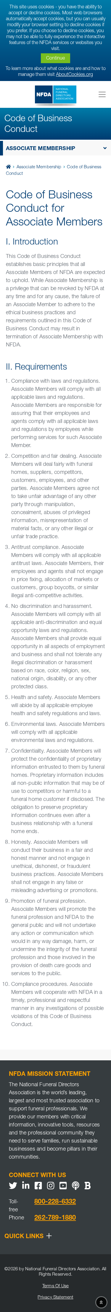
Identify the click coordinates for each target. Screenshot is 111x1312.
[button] (55, 148)
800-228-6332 (55, 1202)
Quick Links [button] (28, 1237)
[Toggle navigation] (102, 94)
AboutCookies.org (74, 75)
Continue (55, 58)
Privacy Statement (55, 1297)
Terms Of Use (55, 1286)
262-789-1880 (55, 1218)
